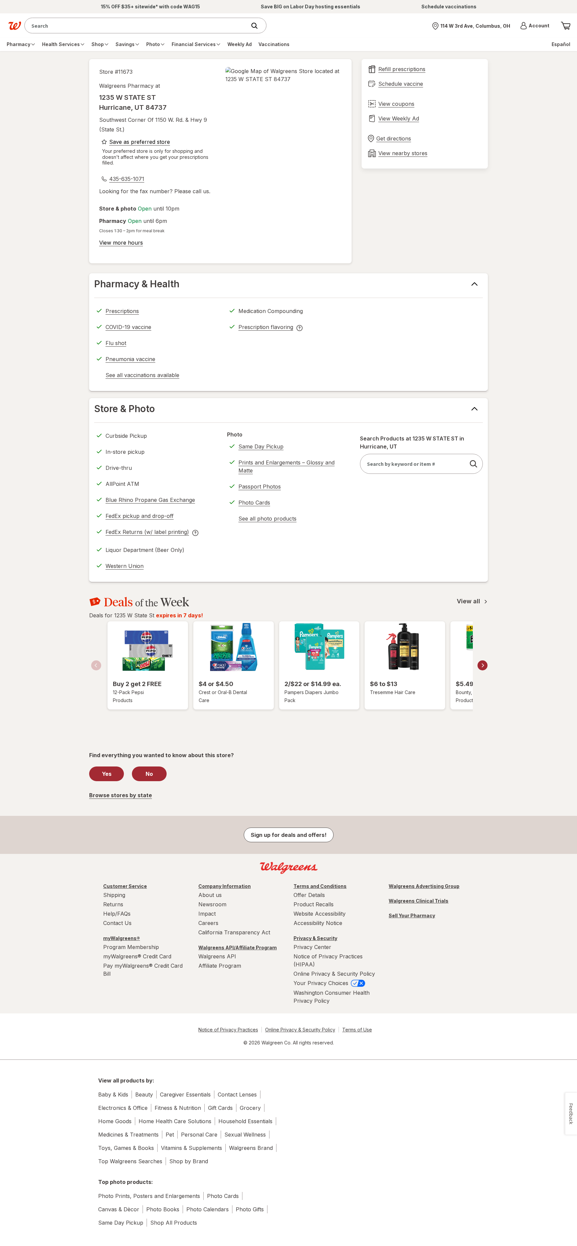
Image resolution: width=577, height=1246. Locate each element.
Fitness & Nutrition (178, 1108)
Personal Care (199, 1134)
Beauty (144, 1094)
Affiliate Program (219, 965)
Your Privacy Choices (322, 983)
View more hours (121, 242)
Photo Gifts (250, 1209)
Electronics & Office (123, 1108)
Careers (208, 923)
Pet (170, 1134)
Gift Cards (220, 1108)
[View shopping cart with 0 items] (565, 26)
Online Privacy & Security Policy (334, 973)
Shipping (114, 895)
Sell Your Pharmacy (412, 915)
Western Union (125, 566)
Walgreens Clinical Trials (418, 901)
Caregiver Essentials (185, 1094)
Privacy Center (312, 947)
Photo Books (162, 1209)
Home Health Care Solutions (175, 1121)
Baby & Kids (113, 1094)
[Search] (257, 26)
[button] (535, 26)
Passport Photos (259, 486)
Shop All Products (173, 1222)
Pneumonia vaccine (130, 359)
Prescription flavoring (265, 328)
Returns (113, 904)
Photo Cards (254, 502)
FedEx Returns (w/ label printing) (147, 533)
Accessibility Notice (318, 923)
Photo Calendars (207, 1209)
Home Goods (115, 1121)
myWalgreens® (121, 938)
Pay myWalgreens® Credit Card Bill (143, 969)
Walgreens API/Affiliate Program (237, 947)
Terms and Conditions (320, 886)
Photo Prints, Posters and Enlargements (149, 1196)
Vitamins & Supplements (191, 1148)
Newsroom (212, 904)
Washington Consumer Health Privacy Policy (332, 996)
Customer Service (125, 886)
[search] (473, 464)
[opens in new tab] (283, 75)
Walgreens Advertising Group (424, 886)
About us (210, 895)
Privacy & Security (315, 938)
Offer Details (309, 895)
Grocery (250, 1108)
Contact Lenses (237, 1094)
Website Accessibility (320, 913)
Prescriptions (122, 311)
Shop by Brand (188, 1161)
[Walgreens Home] (14, 25)
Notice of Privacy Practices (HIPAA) (328, 960)
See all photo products (267, 519)
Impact (207, 913)
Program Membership (131, 947)
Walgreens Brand (251, 1148)
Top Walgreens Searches (130, 1161)
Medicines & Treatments (128, 1134)
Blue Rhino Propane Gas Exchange (150, 500)
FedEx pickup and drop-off (140, 517)
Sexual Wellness (245, 1134)
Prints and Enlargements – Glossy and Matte (286, 466)
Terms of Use (357, 1029)
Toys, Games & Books (126, 1148)
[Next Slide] (482, 665)
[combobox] (137, 25)
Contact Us (117, 923)
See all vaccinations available (142, 376)
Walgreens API (217, 956)
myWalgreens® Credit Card (137, 956)
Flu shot (116, 343)
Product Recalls (314, 904)
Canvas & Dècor (118, 1209)
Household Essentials (245, 1121)
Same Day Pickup (260, 446)
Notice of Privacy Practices (228, 1029)
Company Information (224, 886)
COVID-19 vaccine (128, 327)
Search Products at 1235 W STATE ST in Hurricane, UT (412, 442)
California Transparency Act (234, 932)
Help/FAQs (117, 913)
